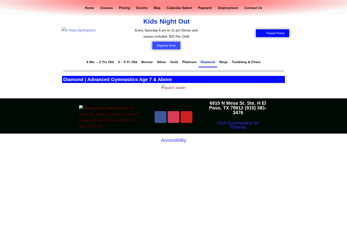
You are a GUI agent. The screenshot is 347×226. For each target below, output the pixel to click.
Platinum (189, 62)
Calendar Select (179, 8)
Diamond (208, 62)
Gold (174, 62)
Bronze (147, 62)
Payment (205, 8)
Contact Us (253, 8)
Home (89, 8)
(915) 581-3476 (250, 110)
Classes (106, 8)
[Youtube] (186, 117)
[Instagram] (173, 117)
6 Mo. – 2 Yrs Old (100, 62)
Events (142, 8)
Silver (161, 62)
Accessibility (173, 140)
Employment (228, 8)
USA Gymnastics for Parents (238, 125)
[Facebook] (160, 117)
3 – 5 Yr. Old (127, 62)
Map (157, 8)
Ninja (223, 62)
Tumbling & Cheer (246, 62)
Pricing (124, 8)
